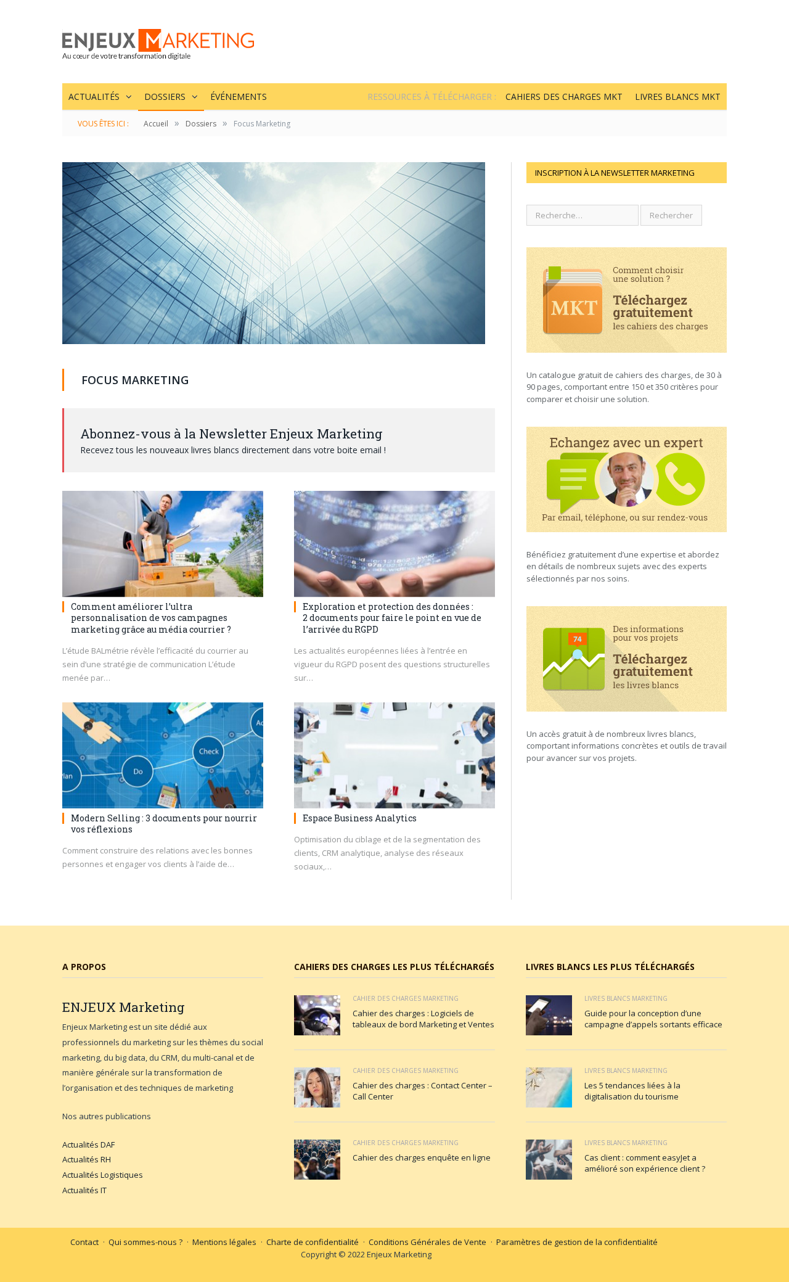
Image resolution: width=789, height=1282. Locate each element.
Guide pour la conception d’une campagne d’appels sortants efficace (653, 1019)
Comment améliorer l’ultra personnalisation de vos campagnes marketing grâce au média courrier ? (151, 618)
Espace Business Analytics (360, 818)
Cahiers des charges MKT (564, 96)
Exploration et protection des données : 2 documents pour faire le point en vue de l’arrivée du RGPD (392, 618)
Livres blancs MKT (678, 96)
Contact (84, 1241)
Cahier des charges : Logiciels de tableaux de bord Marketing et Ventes (423, 1019)
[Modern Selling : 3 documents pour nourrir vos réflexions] (162, 755)
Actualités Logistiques (102, 1174)
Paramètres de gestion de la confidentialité (577, 1241)
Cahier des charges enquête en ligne (422, 1157)
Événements (238, 96)
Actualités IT (84, 1190)
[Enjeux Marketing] (158, 41)
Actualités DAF (88, 1144)
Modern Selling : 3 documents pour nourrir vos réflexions (164, 823)
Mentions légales (224, 1241)
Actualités (94, 96)
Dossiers (165, 96)
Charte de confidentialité (312, 1241)
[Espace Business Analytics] (394, 755)
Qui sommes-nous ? (145, 1241)
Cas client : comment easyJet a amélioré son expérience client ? (644, 1163)
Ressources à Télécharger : (431, 96)
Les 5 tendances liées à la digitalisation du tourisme (632, 1091)
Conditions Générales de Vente (427, 1241)
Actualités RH (86, 1159)
